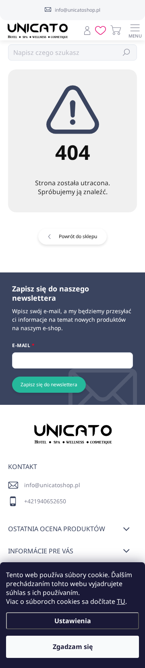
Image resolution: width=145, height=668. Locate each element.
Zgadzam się (73, 646)
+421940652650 (45, 501)
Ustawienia (72, 620)
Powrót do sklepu (78, 236)
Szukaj (126, 52)
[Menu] (135, 30)
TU (121, 601)
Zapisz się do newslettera (49, 384)
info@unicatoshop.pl (52, 485)
